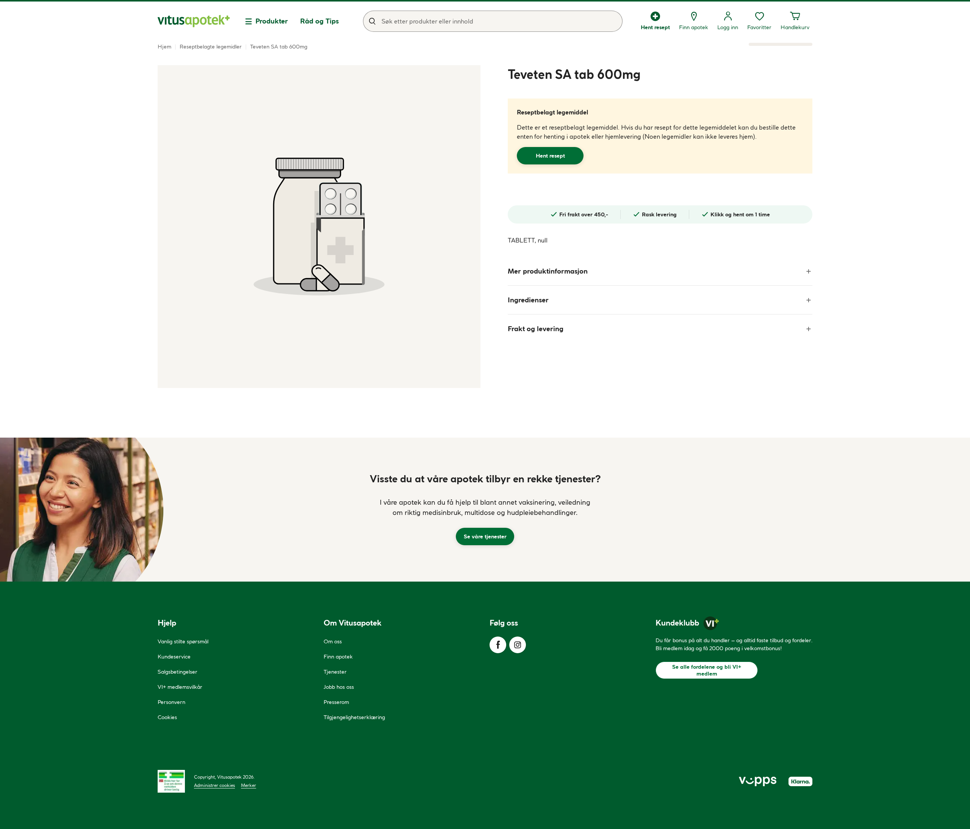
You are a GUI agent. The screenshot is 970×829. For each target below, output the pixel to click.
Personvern (171, 702)
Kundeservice (174, 656)
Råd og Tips (319, 21)
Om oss (333, 641)
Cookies (167, 717)
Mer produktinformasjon (548, 271)
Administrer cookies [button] (214, 785)
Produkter (271, 21)
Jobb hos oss (339, 687)
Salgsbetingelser (177, 671)
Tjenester (335, 671)
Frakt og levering (535, 328)
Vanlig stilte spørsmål (183, 641)
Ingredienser (528, 300)
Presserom (336, 702)
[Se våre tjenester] (485, 509)
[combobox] (493, 21)
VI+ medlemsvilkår (180, 687)
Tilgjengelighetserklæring (354, 717)
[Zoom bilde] (319, 226)
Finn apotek (338, 656)
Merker (248, 785)
